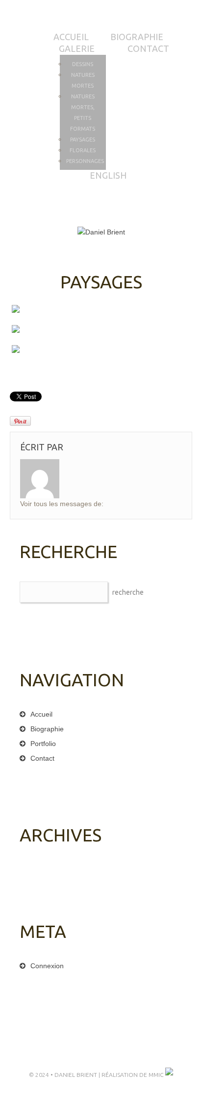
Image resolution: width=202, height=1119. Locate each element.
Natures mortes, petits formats (82, 112)
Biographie (136, 37)
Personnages (85, 161)
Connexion (47, 966)
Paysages (82, 139)
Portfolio (43, 743)
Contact (148, 48)
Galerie (77, 48)
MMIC (157, 1075)
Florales (83, 150)
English (108, 175)
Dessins (82, 64)
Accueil (71, 37)
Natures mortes (83, 80)
